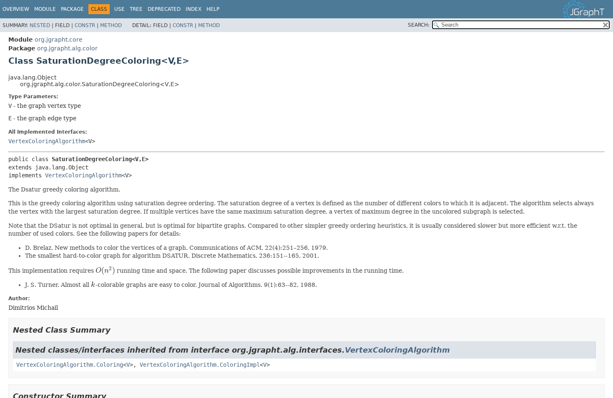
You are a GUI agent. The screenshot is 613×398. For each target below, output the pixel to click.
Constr (85, 25)
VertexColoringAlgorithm (46, 141)
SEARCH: (419, 25)
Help (212, 9)
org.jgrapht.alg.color (67, 48)
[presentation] (105, 270)
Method (111, 25)
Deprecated (164, 9)
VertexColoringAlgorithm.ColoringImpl (200, 364)
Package (72, 9)
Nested (40, 25)
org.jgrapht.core (59, 39)
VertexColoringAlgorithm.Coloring (69, 364)
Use (119, 9)
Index (193, 9)
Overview (16, 9)
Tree (136, 9)
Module (45, 9)
